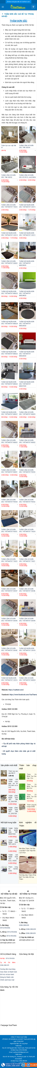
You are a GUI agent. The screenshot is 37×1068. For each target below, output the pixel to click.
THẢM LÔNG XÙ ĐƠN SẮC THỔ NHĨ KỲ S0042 (9, 649)
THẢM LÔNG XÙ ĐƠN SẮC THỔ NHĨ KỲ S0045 (9, 620)
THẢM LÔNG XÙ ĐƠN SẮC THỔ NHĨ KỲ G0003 (9, 262)
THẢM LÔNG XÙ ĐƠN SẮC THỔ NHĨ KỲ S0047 (9, 590)
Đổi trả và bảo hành (7, 974)
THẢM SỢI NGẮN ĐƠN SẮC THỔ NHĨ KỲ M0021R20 (26, 384)
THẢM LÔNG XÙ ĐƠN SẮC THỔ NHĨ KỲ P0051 (9, 531)
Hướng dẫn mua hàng (7, 969)
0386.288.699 (24, 925)
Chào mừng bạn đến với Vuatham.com (19, 1)
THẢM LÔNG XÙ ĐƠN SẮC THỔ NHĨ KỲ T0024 (27, 531)
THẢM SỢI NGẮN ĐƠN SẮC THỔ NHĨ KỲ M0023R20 (26, 324)
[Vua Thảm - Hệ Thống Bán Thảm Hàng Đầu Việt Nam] (18, 7)
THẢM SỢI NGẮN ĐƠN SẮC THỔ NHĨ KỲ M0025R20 (26, 263)
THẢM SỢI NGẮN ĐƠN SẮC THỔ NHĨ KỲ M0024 (9, 323)
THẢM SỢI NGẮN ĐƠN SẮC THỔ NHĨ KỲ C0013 (27, 234)
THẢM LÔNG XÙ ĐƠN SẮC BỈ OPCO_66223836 (27, 176)
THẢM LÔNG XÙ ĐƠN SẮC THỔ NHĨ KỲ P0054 (9, 501)
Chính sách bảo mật (7, 980)
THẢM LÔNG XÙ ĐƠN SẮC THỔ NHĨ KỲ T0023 (9, 560)
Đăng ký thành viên (7, 977)
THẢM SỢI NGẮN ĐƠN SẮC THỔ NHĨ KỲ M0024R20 (26, 293)
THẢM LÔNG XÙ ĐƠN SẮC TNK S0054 (26, 147)
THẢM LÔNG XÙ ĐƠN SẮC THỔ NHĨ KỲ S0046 (27, 590)
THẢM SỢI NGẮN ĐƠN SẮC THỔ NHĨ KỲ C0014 (9, 234)
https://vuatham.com (15, 690)
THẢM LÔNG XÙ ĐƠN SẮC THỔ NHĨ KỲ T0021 (27, 560)
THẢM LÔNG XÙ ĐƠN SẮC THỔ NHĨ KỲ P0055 (27, 471)
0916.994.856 (5, 928)
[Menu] (3, 6)
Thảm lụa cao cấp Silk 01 (8, 147)
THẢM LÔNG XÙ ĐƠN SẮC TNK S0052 (8, 176)
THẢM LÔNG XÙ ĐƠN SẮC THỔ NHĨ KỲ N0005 (27, 413)
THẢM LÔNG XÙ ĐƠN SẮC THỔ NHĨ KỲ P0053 (27, 501)
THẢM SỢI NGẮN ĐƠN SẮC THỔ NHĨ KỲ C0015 (27, 206)
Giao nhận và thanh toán (8, 972)
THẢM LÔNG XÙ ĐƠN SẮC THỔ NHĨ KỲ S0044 (27, 620)
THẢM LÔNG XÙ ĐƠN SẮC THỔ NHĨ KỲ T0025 (9, 206)
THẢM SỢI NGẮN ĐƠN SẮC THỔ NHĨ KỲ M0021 (9, 413)
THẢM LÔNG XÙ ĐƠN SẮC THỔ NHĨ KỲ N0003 (9, 441)
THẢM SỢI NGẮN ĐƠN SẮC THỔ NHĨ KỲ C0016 (9, 679)
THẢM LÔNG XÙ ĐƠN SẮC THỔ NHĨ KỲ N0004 (27, 679)
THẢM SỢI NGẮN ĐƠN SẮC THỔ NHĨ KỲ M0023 (9, 353)
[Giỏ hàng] (33, 7)
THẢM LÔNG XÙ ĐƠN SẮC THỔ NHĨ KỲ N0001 (9, 471)
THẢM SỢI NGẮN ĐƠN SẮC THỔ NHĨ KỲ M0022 (9, 383)
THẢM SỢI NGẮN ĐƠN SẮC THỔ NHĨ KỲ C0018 (27, 649)
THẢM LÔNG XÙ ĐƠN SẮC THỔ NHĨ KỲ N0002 (27, 441)
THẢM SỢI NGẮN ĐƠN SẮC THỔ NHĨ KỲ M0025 (9, 292)
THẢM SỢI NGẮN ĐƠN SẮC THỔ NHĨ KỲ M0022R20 (26, 354)
